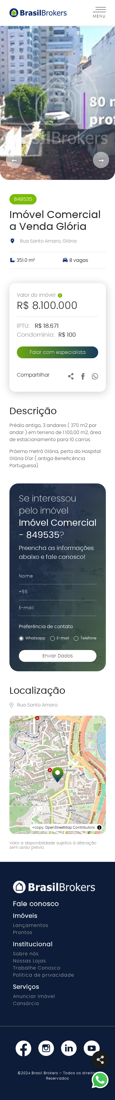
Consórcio (26, 1003)
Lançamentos (30, 925)
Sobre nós (26, 953)
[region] (57, 775)
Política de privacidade (43, 975)
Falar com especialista (58, 352)
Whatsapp (35, 638)
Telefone (88, 638)
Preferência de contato (46, 626)
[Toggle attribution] (99, 827)
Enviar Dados (57, 656)
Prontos (22, 932)
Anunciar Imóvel (34, 996)
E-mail (63, 638)
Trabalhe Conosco (36, 968)
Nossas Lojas (29, 961)
